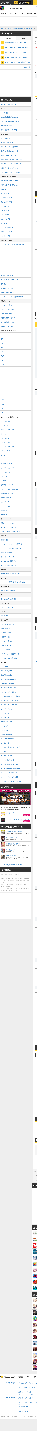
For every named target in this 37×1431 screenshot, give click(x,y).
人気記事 (8, 38)
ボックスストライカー (7, 430)
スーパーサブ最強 (6, 314)
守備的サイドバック (7, 493)
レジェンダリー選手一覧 (8, 561)
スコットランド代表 (7, 227)
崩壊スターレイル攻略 (24, 1392)
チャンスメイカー (6, 442)
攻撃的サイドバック (7, 485)
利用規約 (20, 1377)
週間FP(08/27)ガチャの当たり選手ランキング (18, 52)
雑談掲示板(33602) (6, 126)
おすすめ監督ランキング (8, 322)
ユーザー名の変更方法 (7, 683)
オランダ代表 (5, 193)
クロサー (3, 455)
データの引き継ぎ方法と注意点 (10, 696)
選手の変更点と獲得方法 (8, 679)
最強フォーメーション (7, 288)
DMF (2, 396)
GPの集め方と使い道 (7, 645)
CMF (2, 364)
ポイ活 (11, 2)
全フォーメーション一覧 (8, 527)
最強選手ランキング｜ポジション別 (16, 57)
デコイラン (4, 425)
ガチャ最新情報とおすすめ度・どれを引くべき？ (18, 43)
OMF (2, 360)
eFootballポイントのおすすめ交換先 (12, 297)
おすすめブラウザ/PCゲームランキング (16, 865)
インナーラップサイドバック (9, 489)
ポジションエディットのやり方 (10, 531)
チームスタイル (5, 713)
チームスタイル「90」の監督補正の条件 (13, 244)
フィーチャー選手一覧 (7, 557)
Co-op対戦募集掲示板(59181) (10, 121)
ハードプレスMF (6, 472)
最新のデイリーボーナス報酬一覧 (11, 164)
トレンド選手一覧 (6, 553)
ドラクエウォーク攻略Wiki (25, 1394)
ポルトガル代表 (5, 219)
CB (2, 408)
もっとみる (27, 67)
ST (2, 339)
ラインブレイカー (6, 421)
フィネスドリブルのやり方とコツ (11, 781)
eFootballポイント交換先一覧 (10, 654)
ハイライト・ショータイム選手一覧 (11, 544)
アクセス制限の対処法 (7, 739)
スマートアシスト (6, 751)
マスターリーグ (5, 717)
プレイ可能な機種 (6, 734)
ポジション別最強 (6, 305)
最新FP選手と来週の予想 (8, 155)
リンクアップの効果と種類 (9, 658)
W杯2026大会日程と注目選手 (9, 181)
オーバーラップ (5, 506)
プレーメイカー (5, 476)
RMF (2, 356)
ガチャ (11, 13)
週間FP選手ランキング (8, 292)
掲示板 (24, 38)
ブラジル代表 (5, 215)
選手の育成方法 (5, 628)
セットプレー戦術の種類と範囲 (10, 768)
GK (2, 413)
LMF (2, 352)
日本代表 (3, 189)
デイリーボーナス (6, 730)
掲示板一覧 (4, 113)
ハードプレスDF (6, 497)
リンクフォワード (6, 438)
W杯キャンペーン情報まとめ (9, 185)
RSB (2, 404)
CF (2, 335)
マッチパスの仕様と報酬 (8, 688)
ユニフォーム (5, 666)
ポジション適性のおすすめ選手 (10, 747)
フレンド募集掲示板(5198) (9, 130)
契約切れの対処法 (6, 675)
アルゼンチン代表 (6, 202)
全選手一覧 (4, 540)
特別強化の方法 (5, 637)
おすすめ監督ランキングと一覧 (10, 574)
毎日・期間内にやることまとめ (10, 172)
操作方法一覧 (5, 743)
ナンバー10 (4, 459)
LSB (2, 400)
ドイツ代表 (4, 223)
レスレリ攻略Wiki (23, 1411)
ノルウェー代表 (5, 236)
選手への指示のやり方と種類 (9, 764)
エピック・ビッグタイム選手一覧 (11, 548)
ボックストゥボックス (7, 468)
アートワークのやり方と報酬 (9, 777)
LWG (2, 343)
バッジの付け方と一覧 (7, 760)
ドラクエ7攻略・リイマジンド (26, 1387)
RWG (2, 347)
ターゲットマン (5, 434)
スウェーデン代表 (6, 232)
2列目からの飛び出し (7, 463)
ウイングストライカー (7, 446)
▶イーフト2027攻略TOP (8, 104)
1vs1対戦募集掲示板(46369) (9, 117)
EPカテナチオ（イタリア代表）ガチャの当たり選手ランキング (18, 62)
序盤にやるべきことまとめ (9, 624)
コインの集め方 (5, 650)
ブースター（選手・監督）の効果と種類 (13, 582)
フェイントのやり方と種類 (9, 705)
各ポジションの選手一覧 (8, 565)
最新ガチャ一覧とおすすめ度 (9, 147)
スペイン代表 (5, 210)
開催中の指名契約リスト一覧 (9, 151)
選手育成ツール (5, 284)
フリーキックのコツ (7, 709)
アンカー (3, 480)
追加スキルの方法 (6, 633)
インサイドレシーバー (7, 451)
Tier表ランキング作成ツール (9, 280)
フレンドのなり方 (6, 671)
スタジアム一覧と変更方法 (9, 773)
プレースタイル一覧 (7, 607)
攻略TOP (3, 13)
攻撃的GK (4, 510)
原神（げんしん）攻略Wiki (25, 1398)
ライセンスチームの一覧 (8, 599)
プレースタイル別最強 (7, 309)
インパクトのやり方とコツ (9, 692)
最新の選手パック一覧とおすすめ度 (11, 159)
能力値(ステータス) (7, 722)
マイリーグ (4, 726)
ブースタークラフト (7, 756)
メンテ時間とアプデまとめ (9, 138)
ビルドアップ (5, 502)
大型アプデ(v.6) (19, 13)
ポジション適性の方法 (7, 641)
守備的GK (4, 514)
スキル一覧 (4, 616)
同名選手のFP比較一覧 (8, 590)
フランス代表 (5, 206)
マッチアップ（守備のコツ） (9, 700)
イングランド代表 (6, 198)
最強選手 (29, 13)
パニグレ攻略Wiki (23, 1407)
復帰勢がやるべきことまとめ (9, 168)
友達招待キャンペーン (7, 142)
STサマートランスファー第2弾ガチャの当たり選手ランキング (18, 47)
